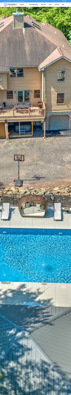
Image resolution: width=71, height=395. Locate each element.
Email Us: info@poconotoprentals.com (18, 1)
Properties (22, 4)
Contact (50, 4)
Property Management (33, 4)
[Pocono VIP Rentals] (9, 4)
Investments (56, 4)
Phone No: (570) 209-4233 (7, 1)
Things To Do (43, 4)
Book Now (64, 1)
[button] (35, 375)
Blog (63, 4)
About (16, 4)
